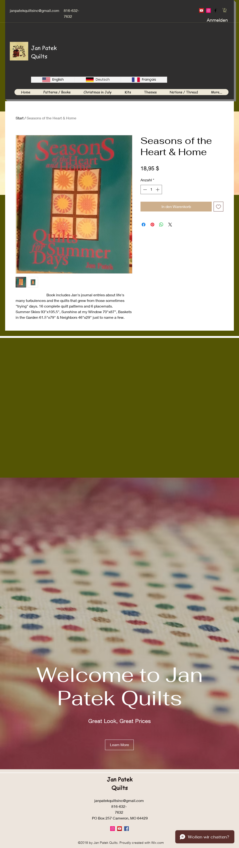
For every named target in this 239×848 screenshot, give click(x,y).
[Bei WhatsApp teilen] (161, 224)
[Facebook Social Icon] (126, 828)
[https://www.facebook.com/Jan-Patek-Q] (215, 10)
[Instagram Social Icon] (208, 10)
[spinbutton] (151, 189)
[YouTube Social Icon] (201, 10)
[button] (224, 10)
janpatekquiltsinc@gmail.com (34, 10)
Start (20, 118)
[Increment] (158, 189)
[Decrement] (144, 189)
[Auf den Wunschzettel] (218, 206)
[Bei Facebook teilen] (143, 224)
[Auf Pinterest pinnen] (152, 224)
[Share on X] (170, 224)
